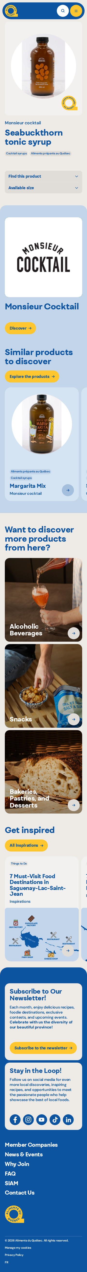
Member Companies (31, 1144)
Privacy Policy (14, 1255)
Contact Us (20, 1192)
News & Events (24, 1154)
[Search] (63, 11)
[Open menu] (76, 11)
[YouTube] (41, 1119)
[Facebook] (15, 1119)
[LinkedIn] (68, 1119)
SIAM (11, 1183)
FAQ (10, 1173)
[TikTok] (55, 1119)
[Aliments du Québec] (11, 11)
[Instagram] (28, 1119)
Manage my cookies (18, 1248)
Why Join (17, 1164)
